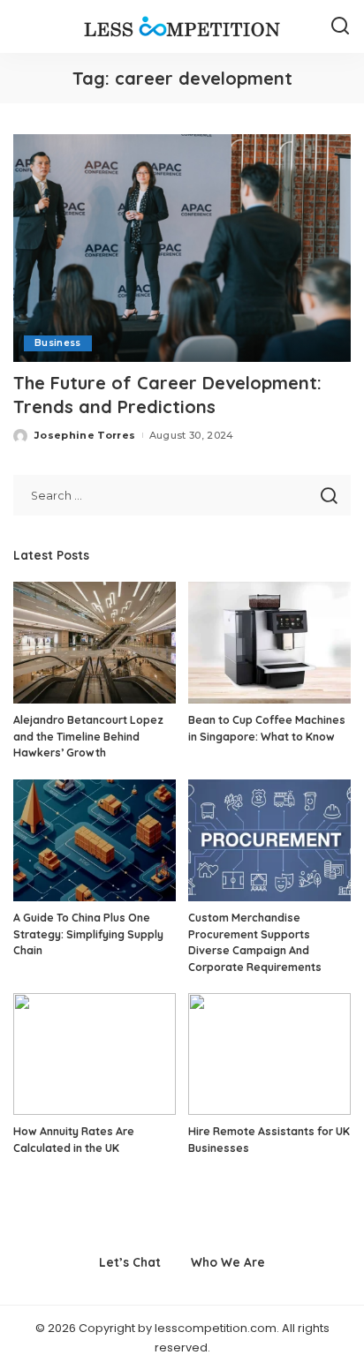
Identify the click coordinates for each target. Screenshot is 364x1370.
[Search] (340, 26)
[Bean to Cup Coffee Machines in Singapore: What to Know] (269, 643)
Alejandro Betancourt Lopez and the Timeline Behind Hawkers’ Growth (88, 736)
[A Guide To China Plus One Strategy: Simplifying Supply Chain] (94, 840)
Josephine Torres (85, 435)
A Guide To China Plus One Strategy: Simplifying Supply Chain (88, 934)
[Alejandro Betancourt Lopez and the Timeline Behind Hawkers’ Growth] (94, 643)
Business (57, 343)
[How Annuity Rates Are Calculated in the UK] (94, 1054)
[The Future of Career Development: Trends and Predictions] (182, 248)
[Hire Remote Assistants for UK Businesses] (269, 1054)
